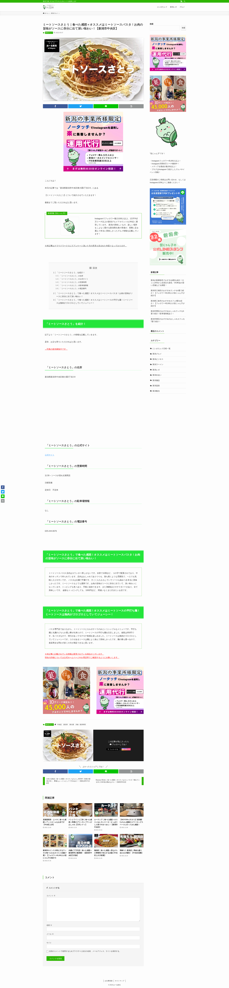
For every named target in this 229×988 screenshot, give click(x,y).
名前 (49, 925)
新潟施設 (156, 380)
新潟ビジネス (158, 359)
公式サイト (49, 455)
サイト (49, 943)
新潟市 (65, 724)
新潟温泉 (156, 386)
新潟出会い (157, 375)
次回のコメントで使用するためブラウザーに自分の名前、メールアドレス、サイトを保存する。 (85, 951)
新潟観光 (156, 391)
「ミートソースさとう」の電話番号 (73, 288)
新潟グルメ (49, 32)
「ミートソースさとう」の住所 (71, 276)
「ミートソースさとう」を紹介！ (70, 273)
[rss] (181, 1)
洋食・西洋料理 (81, 724)
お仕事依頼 (108, 981)
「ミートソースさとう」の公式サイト (74, 279)
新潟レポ (156, 370)
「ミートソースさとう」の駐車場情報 (74, 285)
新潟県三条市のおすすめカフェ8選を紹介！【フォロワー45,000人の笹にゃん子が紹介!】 (168, 303)
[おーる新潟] (49, 7)
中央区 (59, 724)
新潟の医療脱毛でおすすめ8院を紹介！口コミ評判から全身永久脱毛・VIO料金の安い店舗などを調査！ (167, 282)
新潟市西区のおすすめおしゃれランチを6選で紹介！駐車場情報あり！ (167, 312)
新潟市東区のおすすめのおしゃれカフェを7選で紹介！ (168, 320)
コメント (51, 896)
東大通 (72, 724)
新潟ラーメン (158, 364)
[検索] (184, 1)
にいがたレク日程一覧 (161, 348)
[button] (55, 106)
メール (50, 934)
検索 (151, 24)
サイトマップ (119, 981)
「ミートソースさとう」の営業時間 (73, 282)
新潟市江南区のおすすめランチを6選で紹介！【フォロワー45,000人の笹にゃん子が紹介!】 (168, 292)
